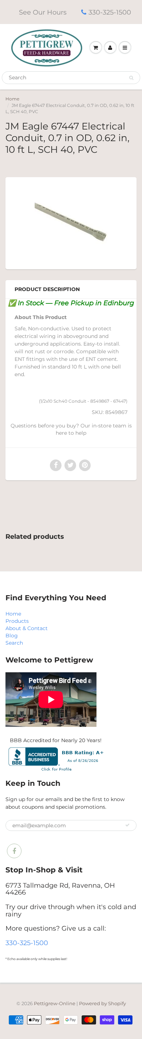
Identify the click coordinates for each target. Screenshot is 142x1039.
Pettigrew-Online (54, 1003)
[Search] (131, 78)
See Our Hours (43, 12)
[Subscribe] (127, 825)
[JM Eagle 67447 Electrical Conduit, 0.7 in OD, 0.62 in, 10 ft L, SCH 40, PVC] (71, 222)
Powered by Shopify (102, 1003)
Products (17, 621)
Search (14, 643)
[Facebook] (14, 851)
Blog (11, 635)
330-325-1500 (109, 12)
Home (12, 98)
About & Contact (26, 628)
